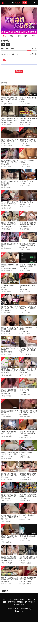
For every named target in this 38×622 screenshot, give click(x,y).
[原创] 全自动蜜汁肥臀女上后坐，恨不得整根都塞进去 (9, 516)
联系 (22, 604)
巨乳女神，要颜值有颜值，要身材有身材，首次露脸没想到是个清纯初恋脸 (9, 391)
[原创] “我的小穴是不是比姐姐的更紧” (9, 349)
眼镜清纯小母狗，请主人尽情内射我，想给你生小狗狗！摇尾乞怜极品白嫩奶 (27, 370)
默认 (4, 36)
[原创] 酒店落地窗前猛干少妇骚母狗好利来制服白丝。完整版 (27, 433)
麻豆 (28, 599)
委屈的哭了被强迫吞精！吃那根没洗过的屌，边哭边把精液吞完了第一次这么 (27, 349)
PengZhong (25, 164)
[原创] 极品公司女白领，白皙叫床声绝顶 (9, 182)
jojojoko (24, 455)
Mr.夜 (5, 540)
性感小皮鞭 (7, 206)
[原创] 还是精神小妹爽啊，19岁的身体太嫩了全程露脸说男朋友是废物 (9, 558)
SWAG (22, 599)
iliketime (24, 143)
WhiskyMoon (7, 310)
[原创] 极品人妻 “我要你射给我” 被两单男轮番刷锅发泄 (9, 99)
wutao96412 (7, 434)
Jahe (5, 246)
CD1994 (24, 289)
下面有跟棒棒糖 (8, 352)
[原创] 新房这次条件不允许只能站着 (9, 411)
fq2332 (24, 247)
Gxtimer (6, 289)
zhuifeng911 (7, 227)
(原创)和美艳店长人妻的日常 (27, 286)
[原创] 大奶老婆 (24, 390)
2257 (10, 599)
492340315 (25, 331)
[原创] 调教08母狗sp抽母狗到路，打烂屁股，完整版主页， (9, 454)
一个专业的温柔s (8, 456)
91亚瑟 (6, 519)
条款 (4, 599)
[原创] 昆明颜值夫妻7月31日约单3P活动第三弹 (9, 536)
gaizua (24, 392)
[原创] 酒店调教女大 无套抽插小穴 (9, 265)
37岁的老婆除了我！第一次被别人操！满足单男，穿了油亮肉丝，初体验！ (28, 412)
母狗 (8, 44)
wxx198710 (7, 54)
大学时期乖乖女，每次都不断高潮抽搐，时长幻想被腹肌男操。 (9, 203)
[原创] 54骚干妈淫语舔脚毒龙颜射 (28, 328)
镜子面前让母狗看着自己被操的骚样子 (9, 286)
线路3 (26, 36)
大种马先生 (25, 268)
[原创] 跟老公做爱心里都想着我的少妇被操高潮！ (27, 265)
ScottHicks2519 (8, 122)
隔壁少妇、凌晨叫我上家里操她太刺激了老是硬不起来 (9, 578)
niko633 (24, 517)
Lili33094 (6, 101)
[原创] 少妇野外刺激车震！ (27, 536)
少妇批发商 (25, 373)
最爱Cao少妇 (26, 183)
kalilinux (6, 414)
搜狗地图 (11, 602)
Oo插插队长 (7, 331)
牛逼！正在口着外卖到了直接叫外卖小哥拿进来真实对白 (9, 329)
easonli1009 (25, 477)
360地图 (20, 602)
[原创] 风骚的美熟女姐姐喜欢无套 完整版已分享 (9, 140)
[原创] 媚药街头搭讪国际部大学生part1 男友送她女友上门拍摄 (27, 496)
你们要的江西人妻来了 (26, 452)
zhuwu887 (25, 414)
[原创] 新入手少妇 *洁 (26, 181)
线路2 (19, 36)
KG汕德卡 (6, 164)
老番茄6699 (7, 185)
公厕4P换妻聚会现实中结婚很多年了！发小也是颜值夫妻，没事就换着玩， (28, 558)
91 (18, 2)
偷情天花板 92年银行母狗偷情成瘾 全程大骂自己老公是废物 (9, 370)
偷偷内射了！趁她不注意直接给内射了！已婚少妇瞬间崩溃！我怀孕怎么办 (27, 308)
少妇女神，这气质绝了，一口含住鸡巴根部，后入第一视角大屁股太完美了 (9, 224)
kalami (24, 310)
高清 (33, 36)
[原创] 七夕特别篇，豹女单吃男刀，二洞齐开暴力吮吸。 (9, 308)
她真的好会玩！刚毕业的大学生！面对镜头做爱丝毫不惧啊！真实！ (9, 475)
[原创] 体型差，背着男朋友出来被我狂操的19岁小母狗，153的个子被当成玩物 (27, 224)
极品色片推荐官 (26, 227)
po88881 (6, 581)
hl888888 (25, 435)
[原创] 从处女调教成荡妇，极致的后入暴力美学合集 (9, 495)
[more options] (35, 590)
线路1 (11, 36)
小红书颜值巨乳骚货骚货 (27, 515)
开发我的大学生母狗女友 (8, 432)
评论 (4, 60)
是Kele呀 (24, 101)
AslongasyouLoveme (10, 268)
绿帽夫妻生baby (26, 122)
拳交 (3, 44)
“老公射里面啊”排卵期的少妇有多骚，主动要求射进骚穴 (27, 245)
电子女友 (6, 373)
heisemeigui (25, 352)
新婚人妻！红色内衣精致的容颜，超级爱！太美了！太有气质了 (27, 579)
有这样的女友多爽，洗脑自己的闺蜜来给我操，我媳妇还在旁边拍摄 (27, 475)
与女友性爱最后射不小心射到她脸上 (27, 161)
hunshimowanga (27, 581)
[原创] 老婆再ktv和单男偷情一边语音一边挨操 (28, 119)
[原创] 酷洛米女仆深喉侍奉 (9, 244)
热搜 (16, 599)
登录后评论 (19, 71)
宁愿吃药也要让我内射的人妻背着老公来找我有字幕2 (27, 140)
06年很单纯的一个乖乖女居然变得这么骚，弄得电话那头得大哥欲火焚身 (9, 162)
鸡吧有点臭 (7, 143)
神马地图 (28, 602)
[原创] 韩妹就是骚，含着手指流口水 (27, 98)
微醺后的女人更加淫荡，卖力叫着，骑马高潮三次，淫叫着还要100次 (9, 120)
